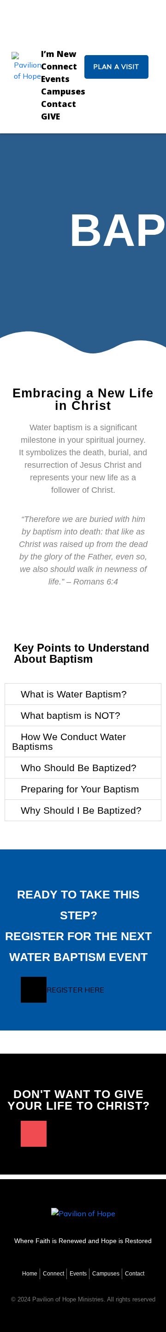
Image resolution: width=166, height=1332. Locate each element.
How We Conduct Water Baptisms (69, 741)
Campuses (63, 91)
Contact (58, 103)
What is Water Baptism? (74, 694)
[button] (83, 694)
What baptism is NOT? (70, 715)
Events (55, 78)
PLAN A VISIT (116, 67)
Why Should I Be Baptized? (81, 810)
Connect (59, 66)
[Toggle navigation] (63, 20)
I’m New (58, 53)
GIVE (50, 116)
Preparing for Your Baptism (80, 789)
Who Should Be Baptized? (78, 767)
